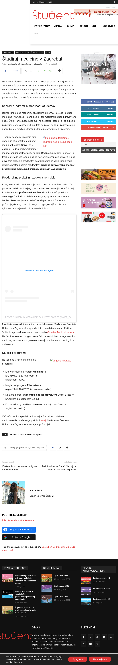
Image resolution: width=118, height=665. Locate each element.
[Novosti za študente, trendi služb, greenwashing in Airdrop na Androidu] (7, 594)
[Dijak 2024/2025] (46, 599)
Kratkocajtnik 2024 (101, 578)
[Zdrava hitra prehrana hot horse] (98, 181)
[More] (59, 71)
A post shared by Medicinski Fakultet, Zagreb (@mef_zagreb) (41, 317)
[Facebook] (114, 2)
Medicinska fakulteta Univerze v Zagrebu (25, 64)
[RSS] (97, 637)
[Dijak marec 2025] (46, 588)
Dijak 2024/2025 (61, 596)
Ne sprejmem (100, 659)
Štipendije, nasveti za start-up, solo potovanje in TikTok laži (25, 610)
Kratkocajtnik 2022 (101, 599)
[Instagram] (90, 637)
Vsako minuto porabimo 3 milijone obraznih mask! (19, 468)
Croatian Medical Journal (60, 332)
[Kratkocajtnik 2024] (86, 580)
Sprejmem (78, 659)
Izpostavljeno (8, 52)
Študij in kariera (37, 52)
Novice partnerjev (22, 52)
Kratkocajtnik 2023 (101, 589)
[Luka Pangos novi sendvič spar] (98, 223)
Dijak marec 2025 (61, 586)
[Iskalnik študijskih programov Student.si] (98, 82)
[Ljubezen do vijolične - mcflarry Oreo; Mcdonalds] (98, 209)
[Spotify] (104, 637)
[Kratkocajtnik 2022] (86, 601)
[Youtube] (90, 644)
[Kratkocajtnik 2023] (86, 591)
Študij (48, 52)
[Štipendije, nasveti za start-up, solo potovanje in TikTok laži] (7, 610)
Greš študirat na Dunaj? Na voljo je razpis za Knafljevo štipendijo (59, 468)
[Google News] (97, 644)
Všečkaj (110, 102)
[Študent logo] (53, 14)
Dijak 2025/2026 (61, 576)
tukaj (43, 420)
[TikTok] (111, 637)
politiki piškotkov (14, 662)
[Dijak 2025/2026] (46, 578)
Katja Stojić (36, 490)
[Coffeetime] (98, 195)
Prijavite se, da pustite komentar (18, 520)
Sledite (110, 108)
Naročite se (108, 127)
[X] (60, 448)
